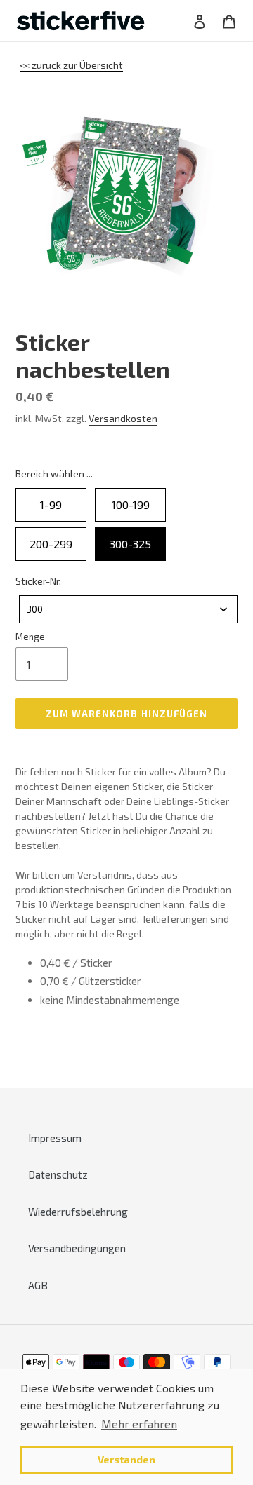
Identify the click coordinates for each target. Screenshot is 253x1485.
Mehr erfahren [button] (139, 1423)
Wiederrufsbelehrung (78, 1211)
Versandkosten (123, 418)
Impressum (55, 1138)
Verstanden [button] (126, 1459)
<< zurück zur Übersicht (71, 65)
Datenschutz (58, 1174)
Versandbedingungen (77, 1248)
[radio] (50, 505)
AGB (38, 1285)
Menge (30, 636)
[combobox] (128, 609)
